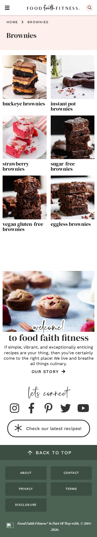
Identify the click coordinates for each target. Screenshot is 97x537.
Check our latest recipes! (53, 428)
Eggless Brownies (71, 224)
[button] (7, 7)
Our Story (46, 371)
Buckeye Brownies (24, 103)
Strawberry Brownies (16, 166)
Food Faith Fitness (53, 8)
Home (12, 22)
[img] (14, 408)
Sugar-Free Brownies (63, 166)
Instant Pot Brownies (63, 106)
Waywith (71, 523)
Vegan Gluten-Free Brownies (23, 226)
